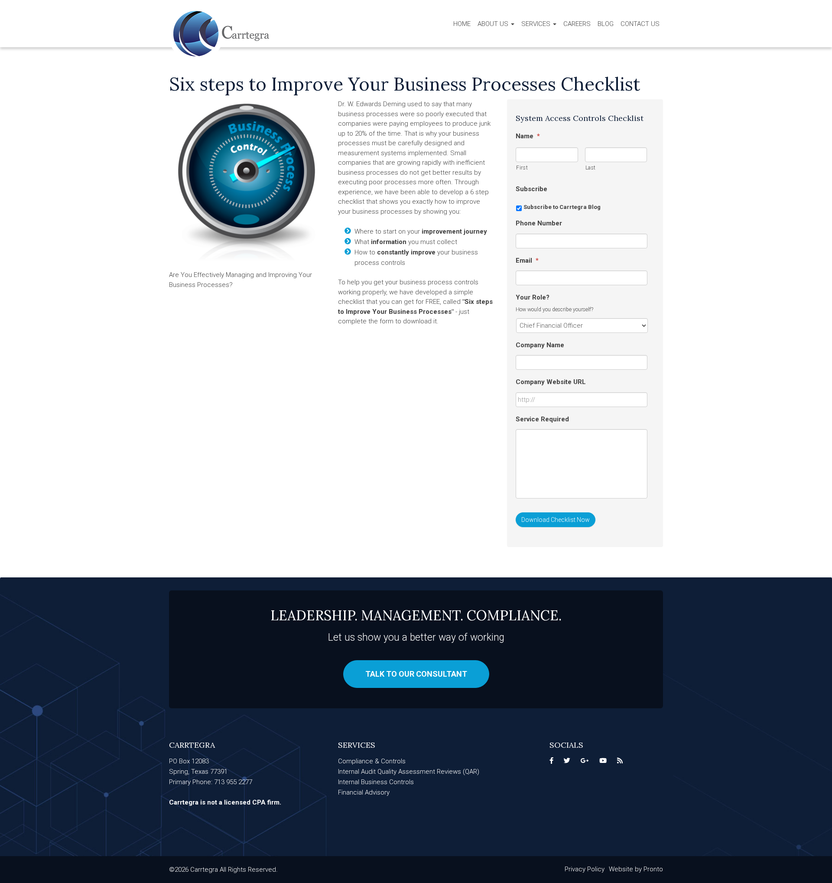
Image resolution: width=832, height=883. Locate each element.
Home (462, 24)
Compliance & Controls (372, 761)
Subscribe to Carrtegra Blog (562, 207)
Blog (606, 24)
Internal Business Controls (376, 782)
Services (536, 24)
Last (590, 168)
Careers (577, 24)
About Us (494, 24)
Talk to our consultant (416, 673)
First (522, 168)
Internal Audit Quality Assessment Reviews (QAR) (408, 771)
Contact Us (640, 24)
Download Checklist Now (555, 519)
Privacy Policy (584, 869)
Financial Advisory (364, 792)
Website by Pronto (636, 869)
